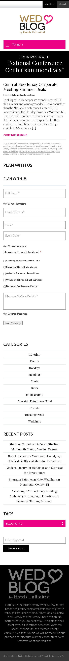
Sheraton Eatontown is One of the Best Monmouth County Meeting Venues (35, 446)
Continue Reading (15, 135)
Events (23, 95)
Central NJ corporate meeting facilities (25, 144)
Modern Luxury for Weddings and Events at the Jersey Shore (34, 470)
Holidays (34, 368)
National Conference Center (22, 286)
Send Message (13, 322)
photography (34, 394)
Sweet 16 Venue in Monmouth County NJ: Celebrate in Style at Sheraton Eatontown (34, 458)
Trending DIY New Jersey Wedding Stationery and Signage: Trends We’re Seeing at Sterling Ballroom (34, 496)
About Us (49, 4)
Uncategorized (34, 414)
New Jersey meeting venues (38, 154)
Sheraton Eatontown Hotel (34, 401)
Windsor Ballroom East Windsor (24, 279)
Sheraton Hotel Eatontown (21, 266)
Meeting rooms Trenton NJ (23, 146)
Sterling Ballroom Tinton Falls (23, 260)
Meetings (31, 95)
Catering (15, 95)
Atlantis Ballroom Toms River (22, 273)
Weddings (34, 421)
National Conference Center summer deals (37, 151)
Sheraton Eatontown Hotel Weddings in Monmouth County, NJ (34, 482)
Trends (34, 408)
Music (34, 381)
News (34, 388)
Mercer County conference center (24, 149)
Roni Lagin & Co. (58, 656)
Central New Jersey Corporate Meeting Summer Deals (30, 86)
